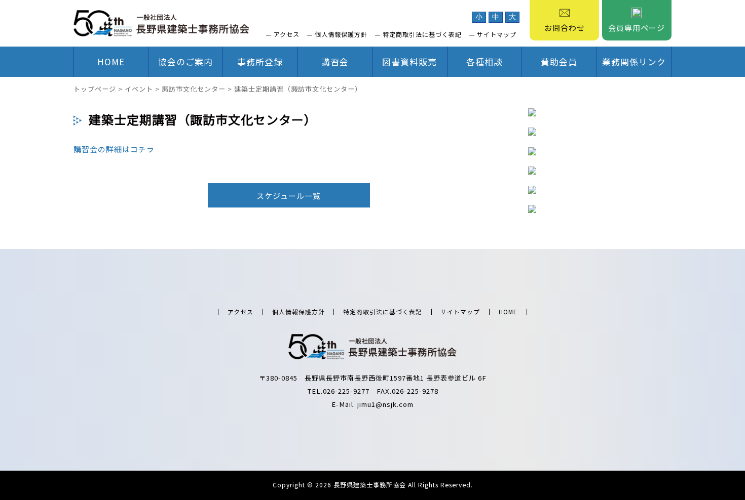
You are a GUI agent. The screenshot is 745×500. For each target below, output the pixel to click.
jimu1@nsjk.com (385, 404)
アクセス (287, 34)
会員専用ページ (636, 27)
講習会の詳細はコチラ (114, 149)
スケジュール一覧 (288, 195)
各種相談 (484, 61)
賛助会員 (559, 61)
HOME (111, 61)
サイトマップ (496, 34)
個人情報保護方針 (341, 34)
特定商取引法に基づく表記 (422, 34)
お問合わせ (564, 27)
